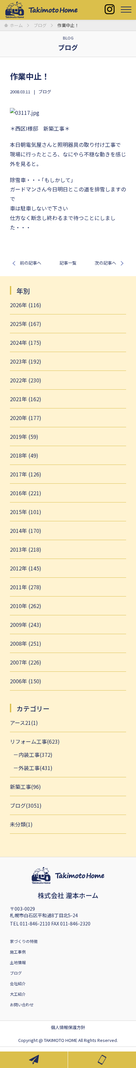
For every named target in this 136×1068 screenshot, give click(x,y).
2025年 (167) (25, 324)
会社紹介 (18, 983)
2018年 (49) (24, 455)
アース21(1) (24, 723)
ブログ (44, 91)
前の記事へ (30, 263)
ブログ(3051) (26, 805)
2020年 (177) (25, 418)
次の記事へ (105, 263)
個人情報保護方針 (68, 1027)
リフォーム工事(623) (35, 741)
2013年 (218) (25, 549)
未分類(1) (21, 824)
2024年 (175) (25, 342)
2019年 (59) (24, 436)
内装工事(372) (35, 755)
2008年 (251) (25, 643)
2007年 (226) (25, 662)
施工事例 (18, 952)
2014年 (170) (25, 530)
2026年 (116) (25, 305)
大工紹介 (18, 994)
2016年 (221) (25, 493)
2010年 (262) (25, 606)
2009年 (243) (25, 625)
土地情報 (18, 962)
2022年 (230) (25, 380)
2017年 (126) (25, 474)
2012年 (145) (25, 568)
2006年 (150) (25, 681)
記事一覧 (68, 263)
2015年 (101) (25, 512)
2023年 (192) (25, 361)
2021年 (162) (25, 399)
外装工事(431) (35, 768)
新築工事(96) (25, 787)
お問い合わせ (22, 1004)
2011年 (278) (25, 587)
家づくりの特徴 (24, 941)
